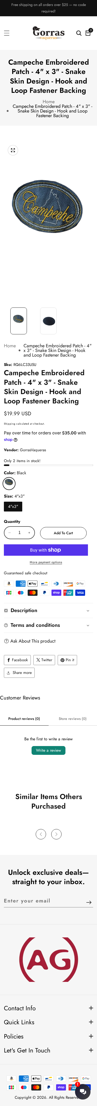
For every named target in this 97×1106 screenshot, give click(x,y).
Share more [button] (22, 672)
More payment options (46, 562)
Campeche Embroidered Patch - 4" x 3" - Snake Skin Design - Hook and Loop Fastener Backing (52, 111)
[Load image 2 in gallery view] (48, 321)
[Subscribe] (89, 902)
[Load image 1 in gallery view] (18, 321)
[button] (41, 834)
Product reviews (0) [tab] (24, 718)
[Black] (9, 483)
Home (49, 101)
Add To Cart (63, 533)
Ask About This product (32, 641)
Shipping (10, 424)
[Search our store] (79, 33)
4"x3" (13, 506)
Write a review (48, 750)
